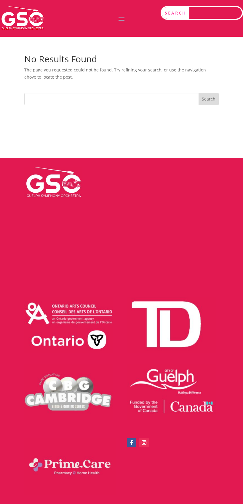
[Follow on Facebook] (131, 442)
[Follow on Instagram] (144, 442)
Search (208, 99)
